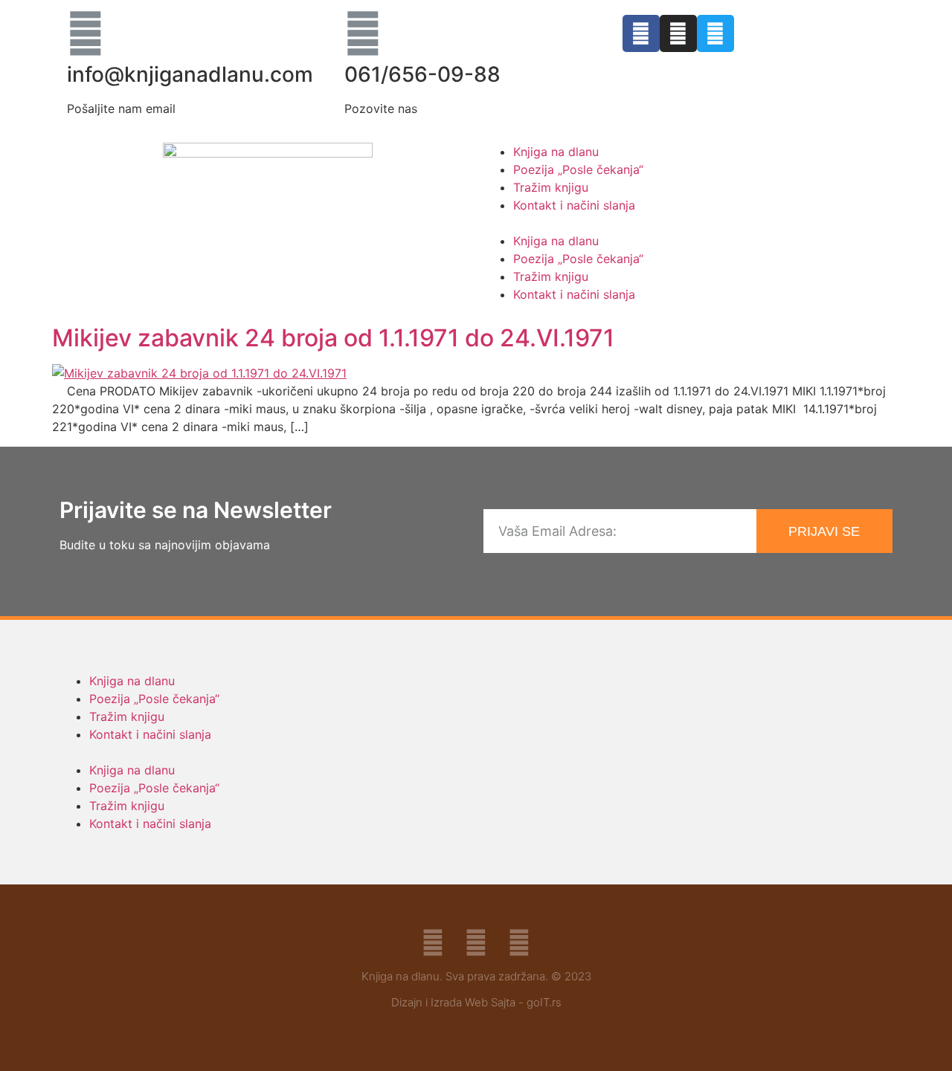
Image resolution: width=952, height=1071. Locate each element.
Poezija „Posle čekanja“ (578, 169)
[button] (684, 223)
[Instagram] (678, 33)
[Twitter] (715, 33)
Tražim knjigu (550, 187)
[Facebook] (641, 33)
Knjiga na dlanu (556, 151)
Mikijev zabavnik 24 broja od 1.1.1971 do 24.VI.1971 (333, 337)
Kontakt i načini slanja (574, 205)
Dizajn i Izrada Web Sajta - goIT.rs (476, 1002)
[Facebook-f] (432, 942)
